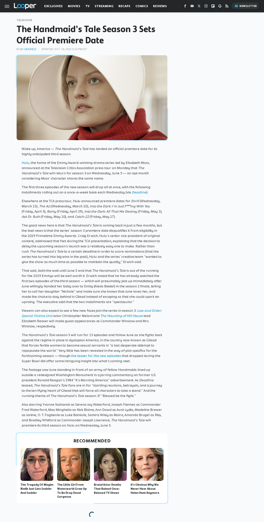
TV (87, 6)
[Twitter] (199, 7)
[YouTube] (192, 7)
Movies (74, 6)
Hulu (25, 162)
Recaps (124, 6)
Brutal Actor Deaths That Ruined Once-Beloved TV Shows (107, 489)
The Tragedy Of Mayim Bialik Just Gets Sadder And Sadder (36, 489)
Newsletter (248, 6)
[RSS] (227, 7)
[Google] (220, 7)
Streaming (104, 6)
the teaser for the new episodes (96, 355)
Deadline (139, 192)
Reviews (160, 6)
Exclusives (53, 6)
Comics (141, 6)
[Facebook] (185, 7)
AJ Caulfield (28, 49)
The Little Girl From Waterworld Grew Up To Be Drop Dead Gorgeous (72, 491)
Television (24, 20)
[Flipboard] (213, 7)
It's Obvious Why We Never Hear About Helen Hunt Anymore (145, 489)
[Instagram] (206, 7)
